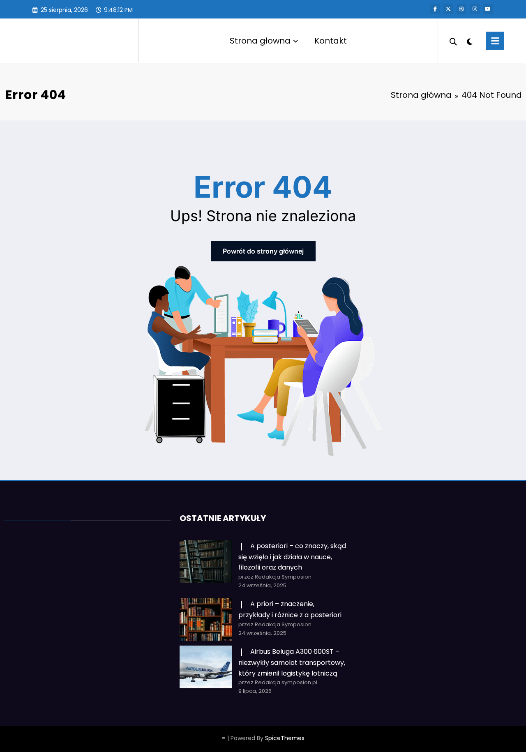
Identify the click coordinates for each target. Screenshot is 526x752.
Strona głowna (260, 40)
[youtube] (488, 9)
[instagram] (475, 9)
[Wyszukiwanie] (453, 41)
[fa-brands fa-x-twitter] (448, 9)
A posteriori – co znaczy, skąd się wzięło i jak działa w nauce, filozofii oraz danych (292, 556)
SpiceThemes (285, 738)
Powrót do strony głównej (263, 251)
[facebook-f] (435, 9)
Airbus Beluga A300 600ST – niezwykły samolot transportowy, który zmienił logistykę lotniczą (291, 662)
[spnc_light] (469, 40)
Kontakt (330, 40)
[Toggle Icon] (495, 41)
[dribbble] (461, 9)
